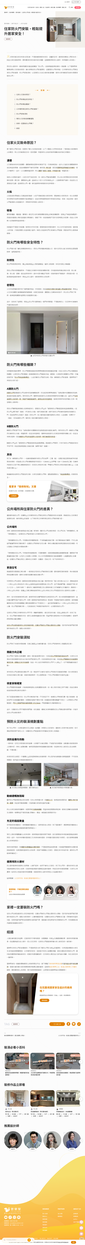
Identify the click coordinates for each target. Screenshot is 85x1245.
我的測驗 (44, 1222)
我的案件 (44, 1225)
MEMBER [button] (45, 1209)
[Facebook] (10, 1217)
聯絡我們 (49, 1238)
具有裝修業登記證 (55, 964)
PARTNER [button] (61, 1209)
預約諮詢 (44, 1000)
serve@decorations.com (16, 1223)
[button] (32, 891)
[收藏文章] (7, 1055)
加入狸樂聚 (67, 2)
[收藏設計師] (6, 1133)
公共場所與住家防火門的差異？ (27, 109)
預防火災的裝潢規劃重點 (25, 119)
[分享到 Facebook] (68, 1024)
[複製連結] (79, 1024)
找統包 (37, 7)
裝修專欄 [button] (58, 7)
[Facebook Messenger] (81, 1228)
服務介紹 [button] (42, 7)
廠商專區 (60, 1216)
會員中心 (44, 1216)
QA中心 (75, 1219)
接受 (74, 1242)
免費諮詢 (78, 7)
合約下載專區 (76, 1222)
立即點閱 (13, 496)
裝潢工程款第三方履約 (69, 967)
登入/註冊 (45, 1213)
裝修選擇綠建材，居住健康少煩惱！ (14, 1035)
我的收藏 (44, 1219)
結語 (18, 128)
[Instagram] (14, 1217)
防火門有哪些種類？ (23, 104)
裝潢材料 (8, 39)
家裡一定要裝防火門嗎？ (25, 123)
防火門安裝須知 (21, 114)
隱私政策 (60, 1242)
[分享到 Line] (73, 1024)
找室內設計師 (31, 7)
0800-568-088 (13, 1221)
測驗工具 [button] (64, 7)
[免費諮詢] (81, 1234)
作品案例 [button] (47, 7)
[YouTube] (5, 1217)
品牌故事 (75, 1213)
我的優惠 (44, 1230)
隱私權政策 (42, 1238)
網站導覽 (55, 1238)
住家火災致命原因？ (23, 94)
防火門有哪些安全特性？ (25, 99)
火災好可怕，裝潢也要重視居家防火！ (28, 878)
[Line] (81, 1222)
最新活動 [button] (53, 7)
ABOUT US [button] (77, 1209)
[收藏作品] (6, 1092)
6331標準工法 (54, 967)
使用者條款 (65, 1242)
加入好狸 (60, 1213)
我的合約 (44, 1227)
